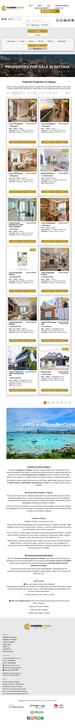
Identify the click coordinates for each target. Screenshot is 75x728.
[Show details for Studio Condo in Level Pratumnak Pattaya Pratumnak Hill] (22, 309)
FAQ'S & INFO (7, 644)
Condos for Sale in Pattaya (39, 610)
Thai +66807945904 (10, 663)
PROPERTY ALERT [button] (50, 11)
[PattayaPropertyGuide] (37, 706)
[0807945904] (72, 20)
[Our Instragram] (35, 719)
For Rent (37, 35)
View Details (15, 142)
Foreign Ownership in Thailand (12, 686)
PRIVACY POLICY (8, 651)
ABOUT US (6, 647)
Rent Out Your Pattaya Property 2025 (14, 689)
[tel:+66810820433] (61, 20)
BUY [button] (30, 5)
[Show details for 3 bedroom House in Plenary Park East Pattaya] (54, 358)
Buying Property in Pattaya (11, 682)
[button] (12, 41)
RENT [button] (40, 5)
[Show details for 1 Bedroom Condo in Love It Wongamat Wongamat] (54, 110)
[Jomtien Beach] (23, 46)
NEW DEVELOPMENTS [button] (42, 8)
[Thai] (5, 19)
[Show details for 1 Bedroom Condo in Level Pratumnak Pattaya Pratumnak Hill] (54, 259)
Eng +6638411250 (9, 660)
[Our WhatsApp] (42, 719)
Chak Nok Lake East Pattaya (49, 318)
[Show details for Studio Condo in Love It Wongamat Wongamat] (22, 160)
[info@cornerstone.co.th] (65, 20)
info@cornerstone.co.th (11, 665)
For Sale (37, 31)
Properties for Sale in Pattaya (39, 606)
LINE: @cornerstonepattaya (12, 667)
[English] (2, 19)
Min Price (41, 41)
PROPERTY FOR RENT (10, 639)
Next (65, 402)
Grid (67, 93)
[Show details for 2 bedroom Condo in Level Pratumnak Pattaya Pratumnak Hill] (22, 259)
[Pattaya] (23, 44)
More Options (37, 48)
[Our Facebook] (28, 719)
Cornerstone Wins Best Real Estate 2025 (15, 693)
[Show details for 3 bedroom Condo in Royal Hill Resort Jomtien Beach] (54, 160)
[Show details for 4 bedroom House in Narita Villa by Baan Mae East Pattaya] (54, 309)
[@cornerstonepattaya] (69, 20)
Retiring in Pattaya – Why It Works (13, 684)
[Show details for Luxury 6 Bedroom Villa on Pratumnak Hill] (22, 358)
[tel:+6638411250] (57, 20)
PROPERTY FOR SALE (10, 637)
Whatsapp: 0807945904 (11, 670)
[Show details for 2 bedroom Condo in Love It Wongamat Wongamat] (22, 110)
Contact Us (29, 142)
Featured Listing (14, 368)
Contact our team (49, 594)
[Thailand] (23, 43)
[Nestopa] (16, 706)
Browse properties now (33, 594)
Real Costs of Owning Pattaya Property (15, 691)
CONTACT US (7, 649)
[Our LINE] (38, 719)
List (70, 93)
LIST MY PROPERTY (9, 642)
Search (37, 45)
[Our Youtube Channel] (31, 719)
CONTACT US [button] (59, 8)
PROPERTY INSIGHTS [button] (62, 5)
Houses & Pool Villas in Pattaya (39, 613)
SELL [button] (49, 5)
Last (69, 402)
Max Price (50, 41)
